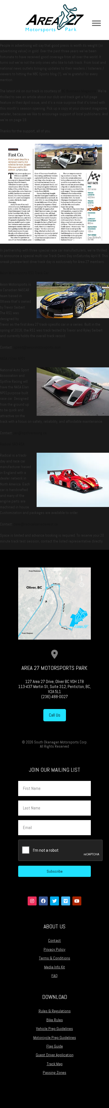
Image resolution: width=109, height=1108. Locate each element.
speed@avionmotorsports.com (37, 347)
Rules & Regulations (55, 1010)
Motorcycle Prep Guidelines (54, 1037)
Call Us (54, 715)
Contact (54, 940)
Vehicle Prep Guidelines (54, 1028)
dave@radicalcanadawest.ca (36, 524)
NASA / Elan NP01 (12, 358)
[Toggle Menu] (96, 23)
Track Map (55, 1063)
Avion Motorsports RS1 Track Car (24, 273)
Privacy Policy (54, 949)
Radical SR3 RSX (12, 444)
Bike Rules (54, 1019)
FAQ (54, 975)
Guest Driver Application (55, 1054)
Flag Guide (54, 1046)
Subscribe (55, 871)
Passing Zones (54, 1072)
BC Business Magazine (79, 91)
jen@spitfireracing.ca (30, 433)
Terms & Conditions (54, 958)
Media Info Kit (54, 967)
